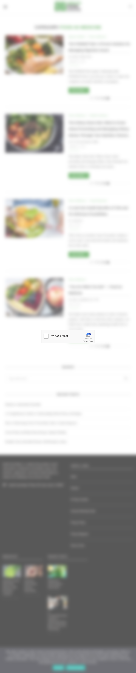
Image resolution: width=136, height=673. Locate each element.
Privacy (85, 341)
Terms (91, 341)
